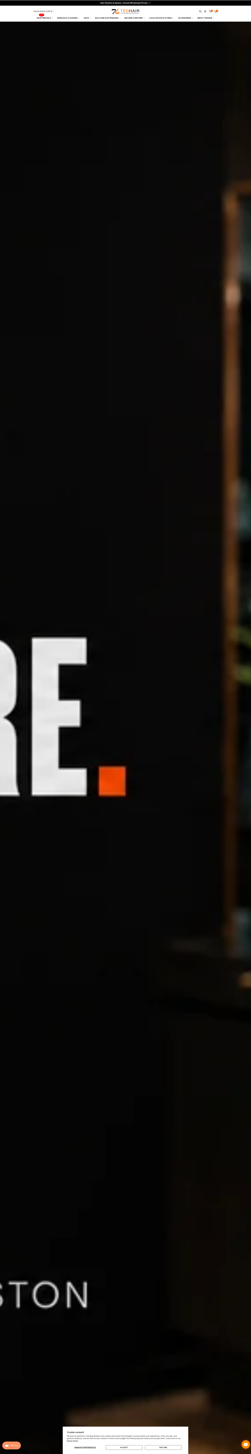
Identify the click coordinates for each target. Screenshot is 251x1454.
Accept (124, 1447)
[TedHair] (125, 11)
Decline (163, 1447)
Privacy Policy (72, 1440)
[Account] (205, 11)
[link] (45, 18)
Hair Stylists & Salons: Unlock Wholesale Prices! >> (125, 2)
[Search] (200, 11)
